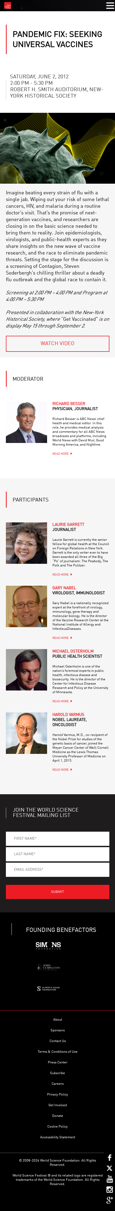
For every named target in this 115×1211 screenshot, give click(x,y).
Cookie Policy (57, 1126)
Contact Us (57, 1041)
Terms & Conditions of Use (58, 1052)
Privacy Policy (57, 1094)
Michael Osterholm (77, 654)
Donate (57, 1116)
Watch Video (57, 343)
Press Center (57, 1062)
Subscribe (57, 1073)
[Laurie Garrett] (26, 543)
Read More (60, 454)
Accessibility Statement (57, 1137)
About (57, 1019)
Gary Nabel (78, 590)
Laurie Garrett (68, 527)
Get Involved (57, 1105)
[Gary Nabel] (26, 606)
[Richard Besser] (26, 422)
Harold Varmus (69, 720)
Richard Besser (75, 406)
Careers (58, 1084)
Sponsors (58, 1030)
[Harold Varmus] (26, 733)
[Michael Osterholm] (26, 670)
